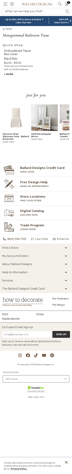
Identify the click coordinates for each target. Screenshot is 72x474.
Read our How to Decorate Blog (17, 305)
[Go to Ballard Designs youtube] (44, 355)
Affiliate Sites (11, 372)
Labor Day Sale (23, 23)
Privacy (40, 314)
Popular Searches (11, 318)
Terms (5, 314)
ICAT (42, 397)
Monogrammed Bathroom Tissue (26, 35)
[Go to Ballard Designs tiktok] (36, 355)
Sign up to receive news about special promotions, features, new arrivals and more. (31, 343)
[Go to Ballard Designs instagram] (20, 355)
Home (9, 29)
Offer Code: (33, 397)
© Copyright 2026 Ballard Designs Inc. (36, 364)
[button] (5, 4)
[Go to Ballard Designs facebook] (28, 355)
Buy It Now (10, 58)
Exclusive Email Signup (17, 327)
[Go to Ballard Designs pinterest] (52, 355)
